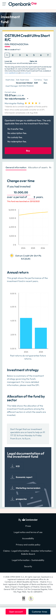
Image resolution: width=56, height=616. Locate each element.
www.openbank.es (11, 73)
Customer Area (39, 611)
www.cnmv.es (26, 73)
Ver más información (15, 98)
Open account (16, 611)
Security (28, 566)
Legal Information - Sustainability (28, 560)
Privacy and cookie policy (28, 544)
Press (28, 526)
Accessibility (28, 538)
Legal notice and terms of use (28, 532)
